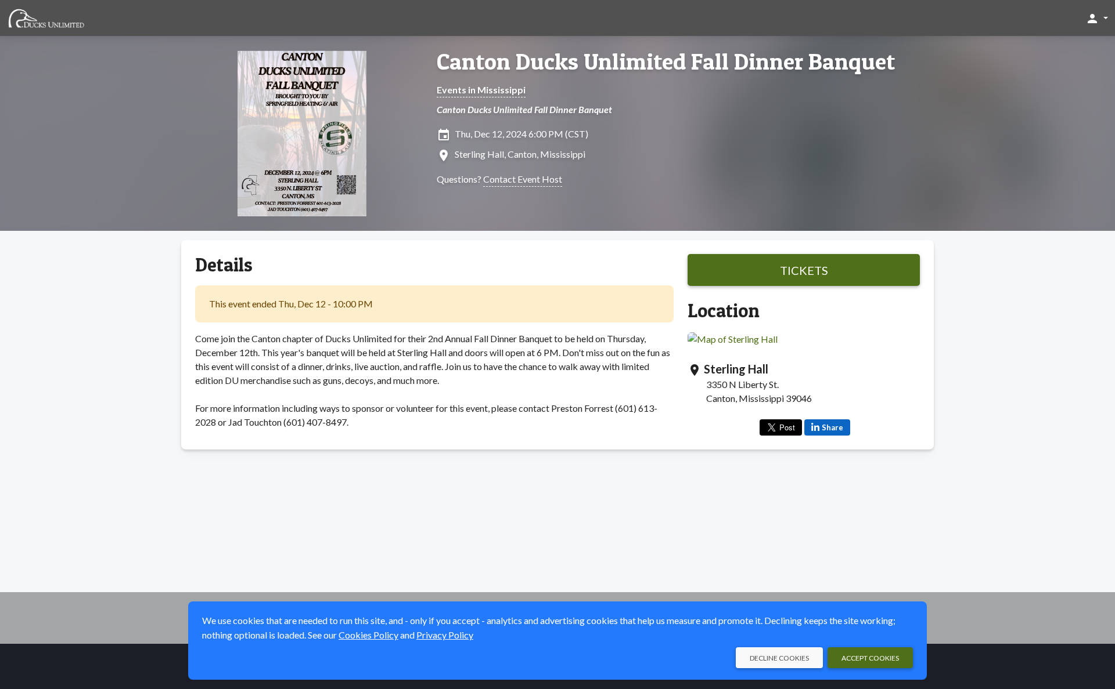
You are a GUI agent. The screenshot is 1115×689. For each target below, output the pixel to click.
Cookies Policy (368, 634)
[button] (1096, 18)
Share (832, 427)
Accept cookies (870, 658)
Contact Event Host (522, 178)
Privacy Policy (444, 634)
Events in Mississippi (481, 89)
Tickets (804, 270)
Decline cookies (779, 658)
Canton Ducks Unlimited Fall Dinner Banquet (666, 61)
